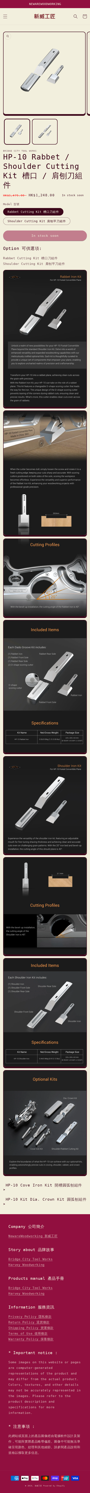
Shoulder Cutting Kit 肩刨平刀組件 (37, 221)
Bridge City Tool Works (30, 1259)
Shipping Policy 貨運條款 (31, 1328)
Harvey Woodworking (26, 1265)
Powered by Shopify (54, 1486)
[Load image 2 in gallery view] (45, 132)
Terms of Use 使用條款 (28, 1333)
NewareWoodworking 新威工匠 (33, 1236)
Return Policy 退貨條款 (29, 1322)
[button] (5, 16)
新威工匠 (38, 1486)
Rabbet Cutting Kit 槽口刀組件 (33, 211)
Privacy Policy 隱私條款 (29, 1317)
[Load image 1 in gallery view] (17, 132)
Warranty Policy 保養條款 (31, 1339)
